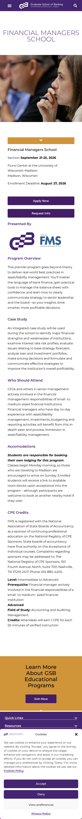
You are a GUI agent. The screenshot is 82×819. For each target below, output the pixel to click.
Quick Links (14, 718)
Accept (41, 783)
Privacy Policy (41, 813)
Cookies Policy (14, 770)
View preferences (41, 805)
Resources (13, 726)
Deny (41, 794)
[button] (76, 734)
